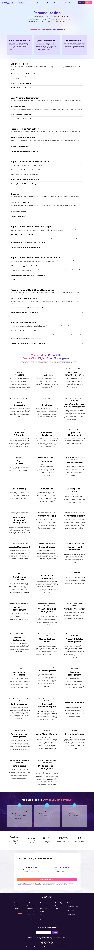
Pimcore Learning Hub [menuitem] (45, 905)
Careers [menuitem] (15, 912)
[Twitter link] (45, 942)
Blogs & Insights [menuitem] (44, 908)
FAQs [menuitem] (41, 917)
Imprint (44, 946)
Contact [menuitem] (69, 903)
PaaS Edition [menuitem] (30, 908)
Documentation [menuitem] (58, 905)
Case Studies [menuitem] (43, 919)
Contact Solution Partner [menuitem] (73, 906)
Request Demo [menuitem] (71, 910)
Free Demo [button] (88, 2)
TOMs (69, 946)
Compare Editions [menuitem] (31, 905)
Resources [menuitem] (43, 903)
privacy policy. (64, 884)
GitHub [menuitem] (56, 908)
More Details (19, 393)
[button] (44, 2)
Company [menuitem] (17, 903)
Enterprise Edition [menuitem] (31, 911)
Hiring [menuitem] (20, 912)
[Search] (73, 2)
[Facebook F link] (42, 942)
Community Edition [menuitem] (31, 917)
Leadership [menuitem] (16, 908)
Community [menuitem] (58, 903)
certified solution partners (23, 884)
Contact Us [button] (81, 2)
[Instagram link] (49, 942)
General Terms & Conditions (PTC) (60, 946)
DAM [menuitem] (21, 2)
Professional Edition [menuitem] (31, 914)
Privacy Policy (50, 938)
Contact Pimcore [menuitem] (71, 914)
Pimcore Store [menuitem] (30, 919)
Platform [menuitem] (29, 903)
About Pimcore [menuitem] (17, 905)
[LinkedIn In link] (52, 942)
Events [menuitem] (41, 914)
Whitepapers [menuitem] (43, 911)
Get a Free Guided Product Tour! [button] (47, 879)
